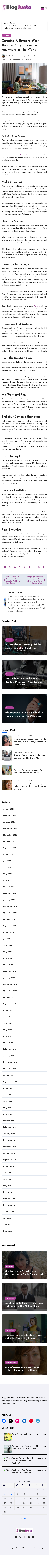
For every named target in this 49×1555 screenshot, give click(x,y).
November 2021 (10, 1147)
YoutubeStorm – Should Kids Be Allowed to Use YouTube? (22, 1460)
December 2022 (10, 1062)
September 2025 (10, 848)
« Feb (23, 1518)
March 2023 (8, 1043)
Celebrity (9, 1266)
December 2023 (10, 984)
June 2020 (7, 1225)
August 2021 (8, 1166)
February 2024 (9, 971)
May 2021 (7, 1186)
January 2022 (9, 1134)
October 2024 (9, 919)
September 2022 (10, 1082)
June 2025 (7, 867)
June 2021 (7, 1179)
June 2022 (7, 1101)
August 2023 (8, 1010)
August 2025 (8, 854)
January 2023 (9, 1056)
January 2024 (9, 978)
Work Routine (27, 59)
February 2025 (9, 893)
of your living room (27, 155)
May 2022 (7, 1108)
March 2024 (8, 965)
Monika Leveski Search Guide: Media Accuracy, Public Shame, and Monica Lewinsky (30, 742)
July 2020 (7, 1218)
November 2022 (10, 1069)
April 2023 (7, 1036)
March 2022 (8, 1121)
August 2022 (8, 1088)
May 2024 (7, 952)
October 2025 (9, 841)
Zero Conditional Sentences (24, 1434)
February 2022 (9, 1127)
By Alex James (11, 56)
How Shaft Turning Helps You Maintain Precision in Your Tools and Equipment (24, 682)
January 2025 (9, 900)
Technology (10, 1298)
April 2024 (7, 958)
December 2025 (10, 828)
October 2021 (9, 1153)
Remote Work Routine (12, 59)
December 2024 (10, 906)
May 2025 (7, 874)
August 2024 (8, 932)
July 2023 (7, 1017)
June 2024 (7, 945)
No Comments (37, 56)
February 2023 (9, 1049)
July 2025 (7, 861)
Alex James (16, 593)
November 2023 (10, 991)
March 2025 (8, 887)
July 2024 (7, 939)
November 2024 (10, 913)
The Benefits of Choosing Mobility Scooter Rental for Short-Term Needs (23, 648)
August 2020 (8, 1212)
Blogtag (37, 1548)
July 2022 (7, 1095)
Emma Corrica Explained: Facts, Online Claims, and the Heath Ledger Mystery (30, 786)
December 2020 (10, 1205)
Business (6, 35)
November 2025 (10, 835)
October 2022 (9, 1075)
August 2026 (8, 809)
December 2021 (9, 1140)
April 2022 (7, 1114)
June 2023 (7, 1023)
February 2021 (9, 1199)
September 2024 (10, 926)
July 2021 (7, 1173)
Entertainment (11, 1362)
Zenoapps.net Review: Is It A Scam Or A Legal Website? (24, 1447)
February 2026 (9, 815)
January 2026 (9, 822)
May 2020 (7, 1231)
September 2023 (10, 1004)
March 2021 (8, 1192)
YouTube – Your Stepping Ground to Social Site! (23, 1471)
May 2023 (7, 1030)
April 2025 (7, 880)
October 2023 (9, 997)
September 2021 (10, 1160)
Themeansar (24, 1551)
